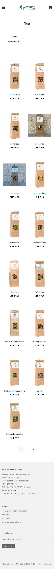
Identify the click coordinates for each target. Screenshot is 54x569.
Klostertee (14, 292)
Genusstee (39, 144)
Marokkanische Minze (14, 341)
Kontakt (5, 514)
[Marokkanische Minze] (14, 323)
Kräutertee (39, 292)
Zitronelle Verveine (14, 434)
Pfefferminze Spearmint (14, 391)
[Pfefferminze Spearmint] (14, 372)
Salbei (39, 391)
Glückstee (14, 193)
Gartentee (14, 144)
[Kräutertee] (39, 273)
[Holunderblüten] (39, 174)
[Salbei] (39, 372)
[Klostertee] (14, 273)
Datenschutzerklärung (11, 522)
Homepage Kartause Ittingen (14, 511)
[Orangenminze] (39, 323)
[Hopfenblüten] (14, 224)
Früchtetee (39, 94)
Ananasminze (14, 94)
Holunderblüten (39, 193)
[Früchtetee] (39, 76)
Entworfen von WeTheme (43, 564)
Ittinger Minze (39, 242)
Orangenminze (39, 341)
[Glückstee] (14, 174)
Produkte (6, 518)
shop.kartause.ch (8, 564)
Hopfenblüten (14, 242)
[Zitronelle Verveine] (14, 415)
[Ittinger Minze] (39, 224)
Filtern (14, 37)
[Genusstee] (39, 125)
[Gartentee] (14, 125)
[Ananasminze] (14, 76)
